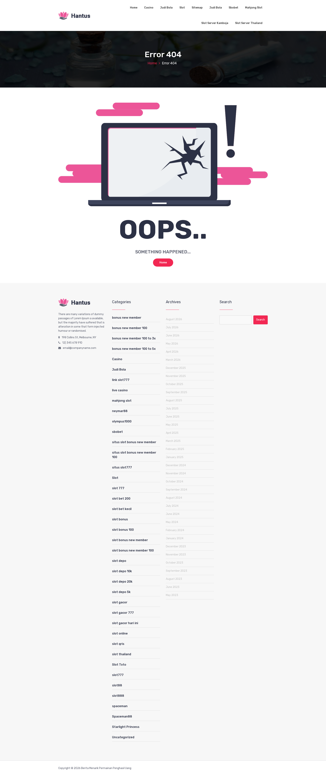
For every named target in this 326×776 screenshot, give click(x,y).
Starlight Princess (125, 727)
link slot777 (120, 380)
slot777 (118, 675)
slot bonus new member (130, 540)
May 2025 (172, 424)
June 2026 (172, 335)
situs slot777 (122, 467)
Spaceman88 (122, 716)
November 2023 (176, 554)
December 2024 (176, 465)
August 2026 (174, 319)
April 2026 (172, 351)
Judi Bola (166, 7)
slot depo (119, 561)
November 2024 (176, 473)
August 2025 (174, 400)
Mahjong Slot (253, 7)
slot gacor (119, 602)
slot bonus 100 (123, 529)
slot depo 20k (122, 581)
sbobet (117, 432)
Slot (182, 7)
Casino (148, 7)
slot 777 (118, 488)
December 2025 (176, 368)
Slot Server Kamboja (214, 23)
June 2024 (172, 514)
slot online (120, 633)
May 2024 (172, 522)
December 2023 (176, 546)
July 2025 (172, 408)
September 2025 (176, 392)
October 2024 (174, 481)
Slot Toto (119, 664)
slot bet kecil (121, 509)
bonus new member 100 (129, 328)
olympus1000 (121, 421)
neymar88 (120, 411)
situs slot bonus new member (134, 442)
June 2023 (172, 587)
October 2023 (174, 562)
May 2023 (172, 595)
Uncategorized (123, 737)
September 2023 (176, 570)
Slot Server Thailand (248, 23)
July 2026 (172, 327)
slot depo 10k (122, 571)
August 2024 (174, 497)
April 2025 (172, 433)
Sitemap (197, 7)
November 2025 (176, 376)
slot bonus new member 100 (133, 550)
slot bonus (120, 519)
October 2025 (174, 384)
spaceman (120, 706)
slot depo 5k (121, 592)
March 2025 (173, 441)
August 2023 (174, 579)
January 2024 (174, 538)
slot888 (118, 696)
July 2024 (172, 506)
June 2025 (172, 416)
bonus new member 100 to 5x (134, 349)
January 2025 (174, 457)
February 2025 (175, 449)
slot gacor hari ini (125, 623)
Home (133, 7)
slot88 (117, 685)
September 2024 (176, 489)
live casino (120, 390)
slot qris (118, 644)
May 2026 (172, 343)
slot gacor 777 (123, 612)
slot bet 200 (121, 498)
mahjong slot (121, 400)
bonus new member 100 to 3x (134, 338)
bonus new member (126, 317)
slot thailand (121, 654)
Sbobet (233, 7)
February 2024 (175, 530)
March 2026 (173, 359)
